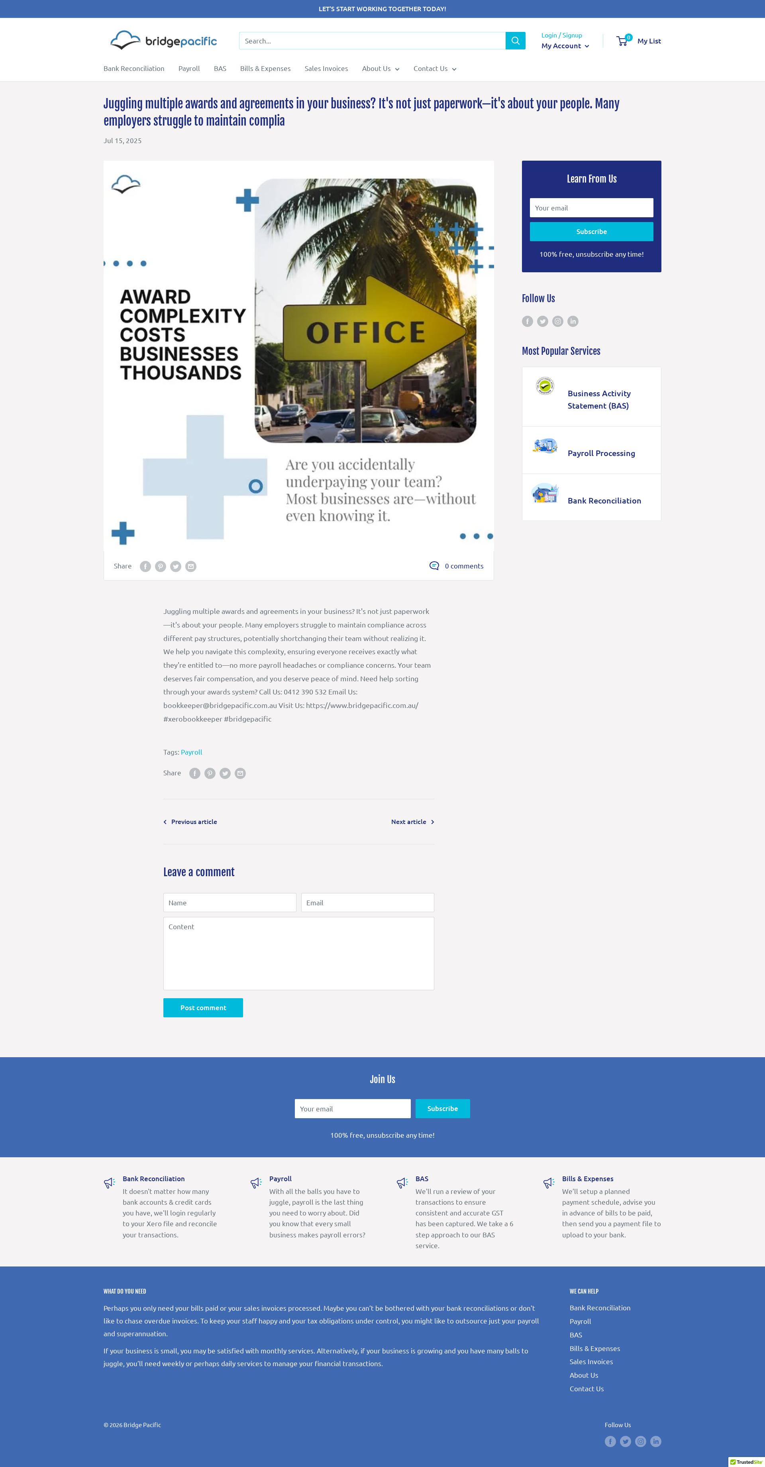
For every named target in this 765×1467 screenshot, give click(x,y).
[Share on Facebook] (145, 565)
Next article (408, 821)
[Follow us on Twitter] (542, 320)
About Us (376, 68)
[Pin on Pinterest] (160, 565)
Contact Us (431, 68)
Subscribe (592, 231)
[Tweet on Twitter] (175, 565)
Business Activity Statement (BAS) (599, 399)
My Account (562, 45)
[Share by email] (190, 565)
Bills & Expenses (265, 68)
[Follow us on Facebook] (527, 320)
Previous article (194, 821)
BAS (220, 68)
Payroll (189, 68)
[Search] (516, 40)
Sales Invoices (326, 68)
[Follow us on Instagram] (557, 320)
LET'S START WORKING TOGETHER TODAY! (382, 8)
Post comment (203, 1007)
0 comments (464, 565)
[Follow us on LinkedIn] (573, 320)
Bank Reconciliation (134, 68)
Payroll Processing (602, 453)
